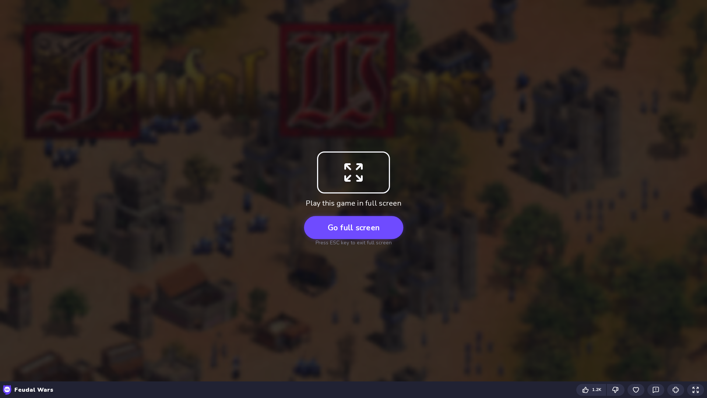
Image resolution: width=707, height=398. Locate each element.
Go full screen (354, 227)
